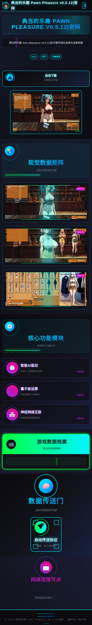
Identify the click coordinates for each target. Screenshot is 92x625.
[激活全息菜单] (84, 5)
